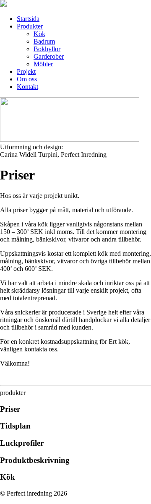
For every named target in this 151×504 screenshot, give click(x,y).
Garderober (49, 56)
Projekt (26, 71)
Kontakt (27, 86)
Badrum (44, 41)
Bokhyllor (47, 48)
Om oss (27, 79)
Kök (39, 33)
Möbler (43, 64)
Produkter (30, 26)
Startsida (28, 18)
